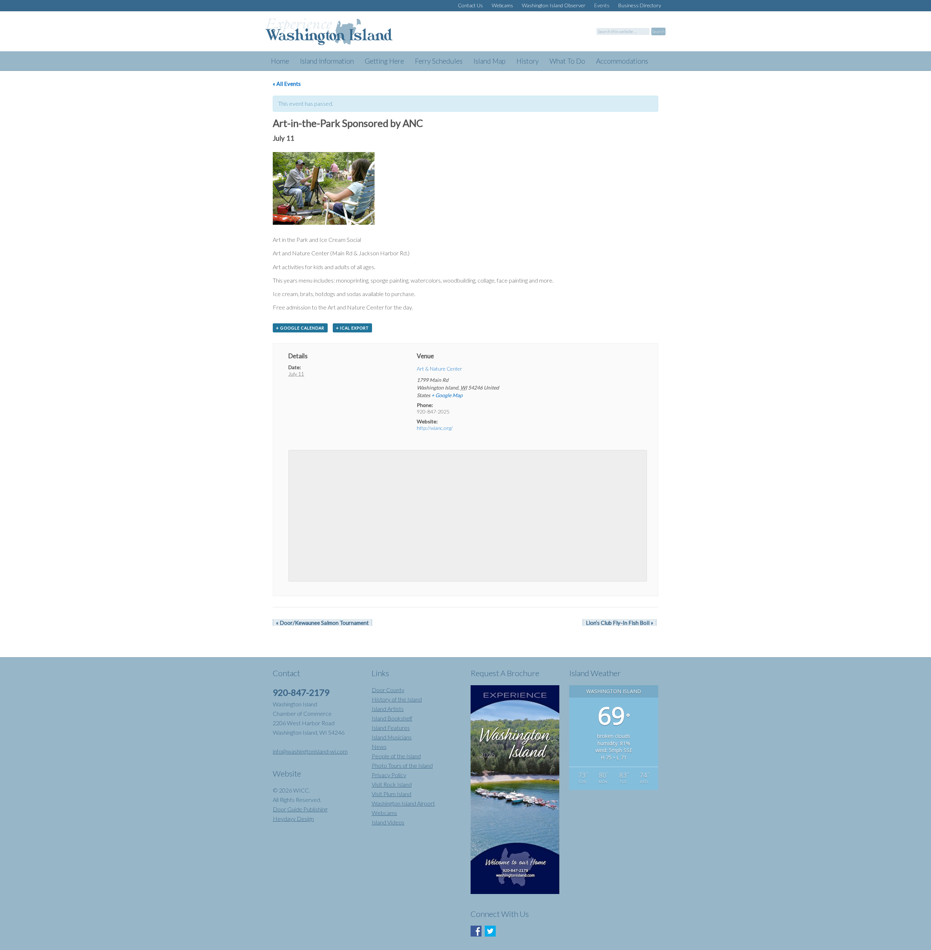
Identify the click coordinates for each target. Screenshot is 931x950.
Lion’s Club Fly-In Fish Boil (619, 622)
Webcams (384, 812)
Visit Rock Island (392, 784)
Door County (388, 689)
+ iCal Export (352, 328)
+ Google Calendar (300, 328)
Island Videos (388, 822)
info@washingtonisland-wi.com (310, 751)
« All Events (287, 83)
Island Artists (388, 708)
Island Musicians (392, 737)
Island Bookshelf (392, 718)
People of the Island (396, 756)
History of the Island (397, 699)
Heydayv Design (293, 818)
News (379, 746)
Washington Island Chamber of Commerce (338, 35)
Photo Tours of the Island (402, 765)
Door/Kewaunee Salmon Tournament (322, 622)
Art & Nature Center (439, 369)
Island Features (391, 727)
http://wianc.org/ (435, 428)
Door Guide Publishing (300, 809)
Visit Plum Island (391, 793)
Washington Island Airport (403, 803)
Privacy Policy (389, 774)
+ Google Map (447, 395)
